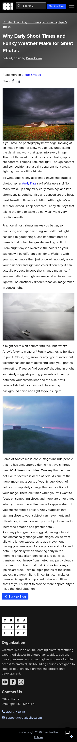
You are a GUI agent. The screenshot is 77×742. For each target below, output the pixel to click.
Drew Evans (34, 58)
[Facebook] (13, 682)
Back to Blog (17, 596)
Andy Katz (29, 183)
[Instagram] (21, 682)
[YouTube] (5, 682)
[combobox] (31, 6)
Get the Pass (57, 6)
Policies (38, 737)
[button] (67, 732)
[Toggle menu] (71, 6)
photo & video (31, 74)
